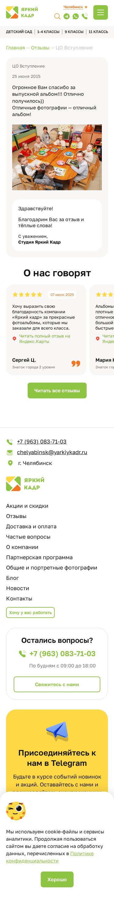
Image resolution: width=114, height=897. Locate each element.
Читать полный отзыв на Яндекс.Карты (44, 338)
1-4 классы (48, 31)
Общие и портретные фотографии (51, 567)
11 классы (99, 31)
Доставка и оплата (31, 526)
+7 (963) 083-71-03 (42, 441)
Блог (12, 577)
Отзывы (16, 516)
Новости (17, 588)
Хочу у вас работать (30, 612)
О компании (22, 546)
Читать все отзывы (57, 390)
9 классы (74, 31)
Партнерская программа (39, 557)
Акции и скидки (27, 505)
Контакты (19, 598)
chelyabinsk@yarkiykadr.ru (52, 452)
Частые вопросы (28, 536)
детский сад (19, 31)
